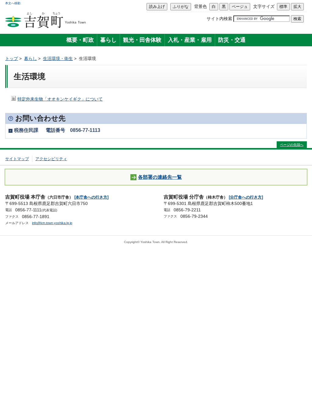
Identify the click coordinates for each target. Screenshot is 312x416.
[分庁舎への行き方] (246, 197)
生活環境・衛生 (58, 58)
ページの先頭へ (291, 144)
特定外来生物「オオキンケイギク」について (60, 99)
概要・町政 (80, 40)
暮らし (108, 40)
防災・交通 (232, 40)
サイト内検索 (219, 18)
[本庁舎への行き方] (91, 197)
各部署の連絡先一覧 (160, 177)
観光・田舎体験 (142, 40)
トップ (11, 58)
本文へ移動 (12, 3)
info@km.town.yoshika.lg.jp (52, 223)
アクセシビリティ (51, 159)
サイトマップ (17, 159)
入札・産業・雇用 (190, 40)
